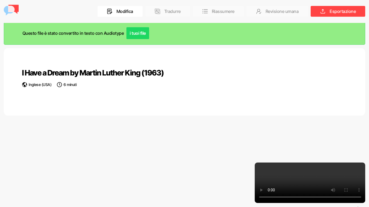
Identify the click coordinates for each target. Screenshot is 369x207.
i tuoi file (138, 33)
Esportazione (343, 11)
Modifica (124, 11)
